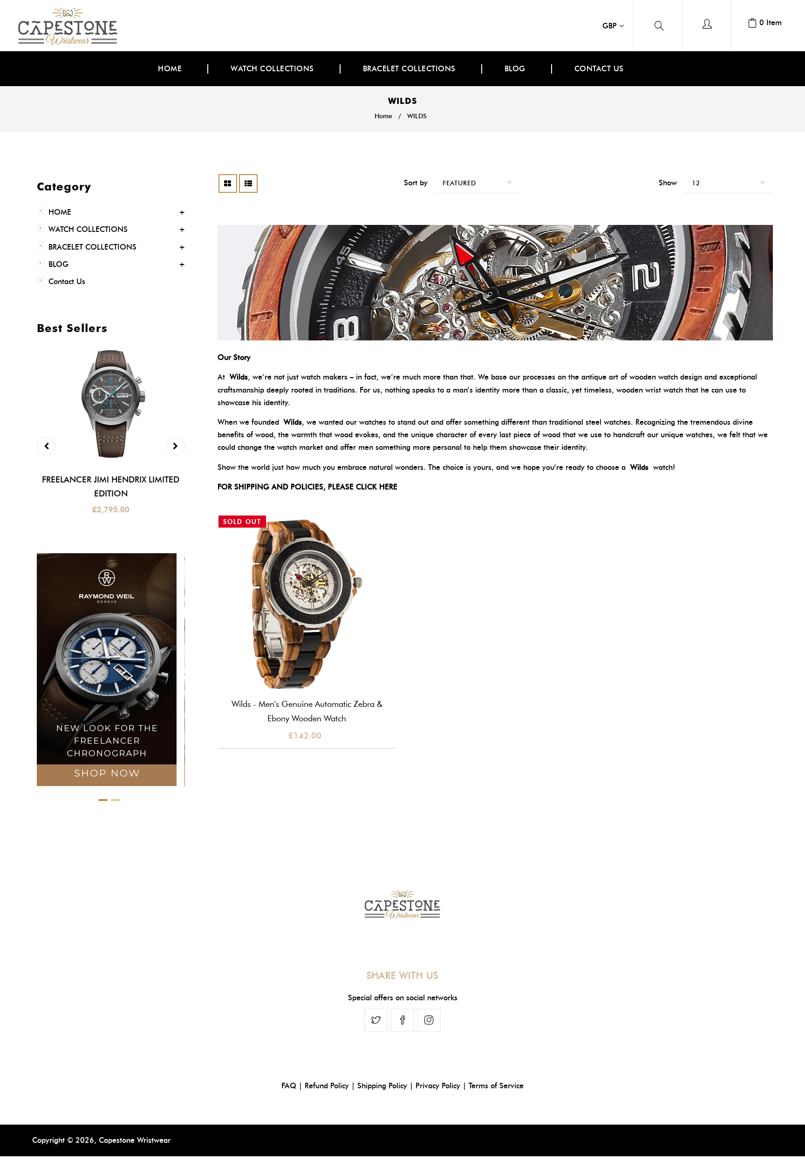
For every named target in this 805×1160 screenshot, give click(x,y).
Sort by (416, 182)
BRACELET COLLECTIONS (92, 247)
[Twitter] (376, 1020)
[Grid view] (227, 183)
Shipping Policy (382, 1085)
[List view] (248, 183)
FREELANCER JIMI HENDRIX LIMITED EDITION (110, 487)
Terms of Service (496, 1085)
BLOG (58, 264)
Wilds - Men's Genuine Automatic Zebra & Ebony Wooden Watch (307, 711)
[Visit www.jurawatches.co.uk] (107, 788)
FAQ (288, 1085)
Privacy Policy (438, 1085)
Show (668, 182)
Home (383, 116)
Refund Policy (327, 1085)
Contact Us (66, 281)
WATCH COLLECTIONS (88, 229)
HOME (59, 212)
